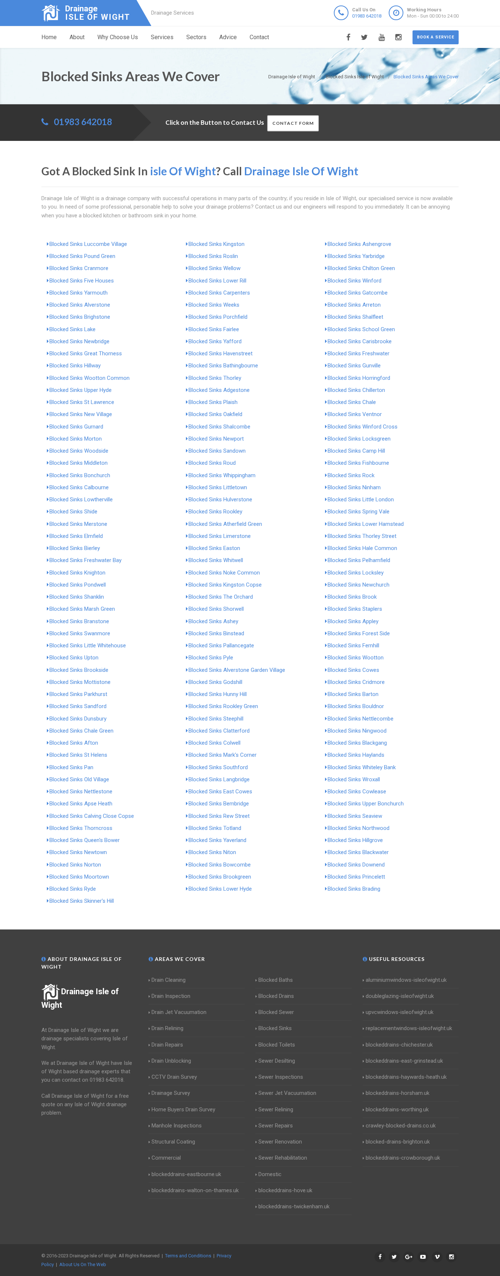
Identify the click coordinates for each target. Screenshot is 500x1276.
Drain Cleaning (169, 980)
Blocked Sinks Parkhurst (78, 694)
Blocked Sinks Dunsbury (78, 718)
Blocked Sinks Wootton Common (89, 378)
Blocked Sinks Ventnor (355, 414)
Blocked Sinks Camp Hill (356, 451)
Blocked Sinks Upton (73, 657)
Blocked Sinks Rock (351, 475)
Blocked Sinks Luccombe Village (88, 244)
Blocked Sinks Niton (212, 852)
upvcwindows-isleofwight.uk (399, 1012)
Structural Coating (173, 1141)
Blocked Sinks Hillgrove (355, 840)
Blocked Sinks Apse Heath (80, 803)
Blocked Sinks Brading (354, 889)
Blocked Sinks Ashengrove (359, 244)
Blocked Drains (276, 996)
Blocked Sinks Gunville (354, 365)
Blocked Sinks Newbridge (79, 341)
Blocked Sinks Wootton (356, 657)
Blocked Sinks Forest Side (359, 633)
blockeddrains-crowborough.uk (403, 1158)
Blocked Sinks (275, 1028)
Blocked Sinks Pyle (211, 657)
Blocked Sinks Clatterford (219, 730)
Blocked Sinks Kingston (217, 244)
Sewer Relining (275, 1109)
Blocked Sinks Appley (353, 621)
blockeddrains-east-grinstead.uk (404, 1061)
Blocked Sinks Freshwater (358, 353)
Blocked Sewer (276, 1012)
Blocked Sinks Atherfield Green (225, 524)
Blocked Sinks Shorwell (216, 609)
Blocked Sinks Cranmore (78, 268)
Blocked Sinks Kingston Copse (225, 584)
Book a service (435, 37)
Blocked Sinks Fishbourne (358, 463)
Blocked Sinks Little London (361, 499)
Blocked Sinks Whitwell (216, 560)
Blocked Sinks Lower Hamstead (366, 524)
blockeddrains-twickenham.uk (293, 1206)
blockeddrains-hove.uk (285, 1190)
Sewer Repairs (275, 1125)
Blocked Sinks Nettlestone (80, 791)
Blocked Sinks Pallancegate (221, 645)
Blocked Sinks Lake (72, 329)
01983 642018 (366, 16)
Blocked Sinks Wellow (214, 268)
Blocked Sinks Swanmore (79, 633)
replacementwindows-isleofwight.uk (409, 1028)
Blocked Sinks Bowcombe (220, 864)
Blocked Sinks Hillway (75, 365)
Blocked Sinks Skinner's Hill (81, 901)
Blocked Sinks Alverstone (79, 305)
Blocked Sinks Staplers (355, 609)
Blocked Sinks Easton (214, 548)
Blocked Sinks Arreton (354, 305)
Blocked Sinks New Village (80, 414)
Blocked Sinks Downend (356, 864)
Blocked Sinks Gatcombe (358, 292)
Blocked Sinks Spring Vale (358, 511)
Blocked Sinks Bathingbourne (223, 365)
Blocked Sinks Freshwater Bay (85, 560)
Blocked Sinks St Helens (78, 755)
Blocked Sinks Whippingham (222, 475)
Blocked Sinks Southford (218, 767)
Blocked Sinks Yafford (215, 341)
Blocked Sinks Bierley (74, 548)
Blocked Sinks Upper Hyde (80, 390)
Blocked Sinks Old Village (79, 779)
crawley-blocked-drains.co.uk (401, 1125)
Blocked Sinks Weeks (214, 305)
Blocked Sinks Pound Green (82, 256)
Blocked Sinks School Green (361, 329)
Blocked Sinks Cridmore (356, 682)
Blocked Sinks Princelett (356, 876)
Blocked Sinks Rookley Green (223, 706)
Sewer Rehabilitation (282, 1158)
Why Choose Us (117, 37)
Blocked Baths (275, 980)
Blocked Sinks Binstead (216, 633)
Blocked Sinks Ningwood (357, 730)
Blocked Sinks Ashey (213, 621)
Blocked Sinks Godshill (215, 682)
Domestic (269, 1174)
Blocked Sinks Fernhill (353, 645)
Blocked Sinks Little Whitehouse (87, 645)
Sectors (196, 37)
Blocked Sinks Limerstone (220, 536)
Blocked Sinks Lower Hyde (220, 889)
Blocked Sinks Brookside (78, 670)
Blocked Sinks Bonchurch (79, 475)
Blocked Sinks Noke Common (224, 572)
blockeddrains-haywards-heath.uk (406, 1077)
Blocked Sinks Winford (354, 280)
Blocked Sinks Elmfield (76, 536)
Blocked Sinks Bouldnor (356, 706)
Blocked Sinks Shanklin (76, 597)
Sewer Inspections (280, 1077)
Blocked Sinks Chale (352, 402)
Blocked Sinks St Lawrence (81, 402)
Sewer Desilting (276, 1061)
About (77, 37)
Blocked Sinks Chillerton (356, 390)
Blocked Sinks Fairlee (214, 329)
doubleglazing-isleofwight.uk (400, 996)
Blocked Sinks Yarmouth (78, 292)
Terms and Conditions (188, 1255)
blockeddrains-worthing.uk (397, 1109)
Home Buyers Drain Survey (183, 1109)
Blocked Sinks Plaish (213, 402)
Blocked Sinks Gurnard (76, 426)
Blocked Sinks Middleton (78, 463)
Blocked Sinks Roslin (213, 256)
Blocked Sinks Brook (352, 597)
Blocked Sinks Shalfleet (355, 317)
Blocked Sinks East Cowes (220, 791)
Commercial (166, 1158)
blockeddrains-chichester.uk (399, 1044)
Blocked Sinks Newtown (78, 852)
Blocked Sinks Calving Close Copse (91, 816)
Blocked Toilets (276, 1044)
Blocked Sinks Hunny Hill (218, 694)
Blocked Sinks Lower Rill (217, 280)
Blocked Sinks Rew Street (219, 816)
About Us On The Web (82, 1264)
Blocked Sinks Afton (73, 743)
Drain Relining (167, 1028)
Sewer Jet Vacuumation (287, 1093)
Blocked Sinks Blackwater (358, 852)
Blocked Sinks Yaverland (217, 840)
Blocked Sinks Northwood (358, 828)
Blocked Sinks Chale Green (81, 730)
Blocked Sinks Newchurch (358, 584)
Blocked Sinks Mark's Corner (223, 755)
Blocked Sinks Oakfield (215, 414)
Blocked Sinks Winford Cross (363, 426)
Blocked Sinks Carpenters (219, 292)
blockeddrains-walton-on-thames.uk (195, 1190)
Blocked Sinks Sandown (217, 451)
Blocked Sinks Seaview (355, 816)
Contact (259, 37)
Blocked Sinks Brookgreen (220, 876)
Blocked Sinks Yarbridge (356, 256)
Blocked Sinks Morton (75, 438)
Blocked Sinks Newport (216, 438)
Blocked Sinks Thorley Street (362, 536)
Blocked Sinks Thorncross (80, 828)
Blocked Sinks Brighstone (79, 317)
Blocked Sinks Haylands (356, 755)
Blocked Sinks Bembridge (219, 803)
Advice (228, 37)
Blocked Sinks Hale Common (362, 548)
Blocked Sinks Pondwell (77, 584)
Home (49, 37)
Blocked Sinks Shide (73, 511)
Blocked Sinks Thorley (215, 378)
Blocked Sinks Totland (215, 828)
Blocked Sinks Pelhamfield (359, 560)
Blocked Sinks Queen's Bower (84, 840)
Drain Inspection (171, 996)
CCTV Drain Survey (174, 1077)
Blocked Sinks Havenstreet (221, 353)
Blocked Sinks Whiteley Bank (362, 767)
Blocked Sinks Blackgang (357, 743)
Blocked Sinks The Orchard (221, 597)
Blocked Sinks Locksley (356, 572)
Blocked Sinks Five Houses (81, 280)
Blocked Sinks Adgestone (219, 390)
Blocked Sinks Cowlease (357, 791)
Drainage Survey (171, 1093)
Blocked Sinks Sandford (78, 706)
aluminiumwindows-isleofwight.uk (406, 980)
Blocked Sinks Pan (71, 767)
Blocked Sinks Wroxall (354, 779)
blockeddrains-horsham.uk (397, 1093)
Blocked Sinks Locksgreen (359, 438)
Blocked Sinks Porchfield (218, 317)
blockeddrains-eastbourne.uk (186, 1174)
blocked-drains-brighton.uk (398, 1141)
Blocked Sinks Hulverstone (220, 499)
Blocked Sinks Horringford (359, 378)
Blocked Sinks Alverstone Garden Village (237, 670)
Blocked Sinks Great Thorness (85, 353)
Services (162, 37)
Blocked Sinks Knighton (77, 572)
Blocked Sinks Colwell (214, 743)
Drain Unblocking (171, 1061)
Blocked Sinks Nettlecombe (360, 718)
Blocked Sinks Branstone (79, 621)
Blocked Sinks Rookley (215, 511)
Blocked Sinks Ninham (354, 487)
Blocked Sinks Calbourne (79, 487)
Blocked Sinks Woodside (78, 451)
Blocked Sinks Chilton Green (361, 268)
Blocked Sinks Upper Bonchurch (366, 803)
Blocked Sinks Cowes (353, 670)
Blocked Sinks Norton (75, 864)
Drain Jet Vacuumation (179, 1012)
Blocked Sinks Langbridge (219, 779)
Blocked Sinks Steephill (216, 718)
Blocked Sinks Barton (353, 694)
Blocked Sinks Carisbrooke (360, 341)
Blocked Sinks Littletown (218, 487)
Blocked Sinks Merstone (78, 524)
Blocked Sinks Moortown (79, 876)
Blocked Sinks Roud (212, 463)
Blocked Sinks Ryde (72, 889)
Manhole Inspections (177, 1125)
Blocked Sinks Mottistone (80, 682)
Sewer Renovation (280, 1141)
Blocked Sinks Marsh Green (82, 609)
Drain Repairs (167, 1044)
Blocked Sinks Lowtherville (81, 499)
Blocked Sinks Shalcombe (219, 426)
